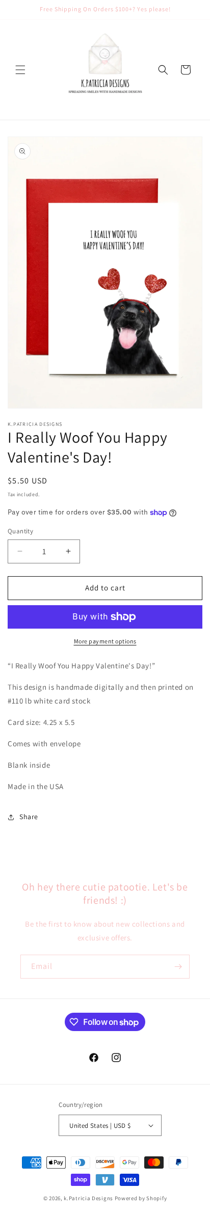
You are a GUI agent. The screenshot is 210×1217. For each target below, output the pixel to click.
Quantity (20, 531)
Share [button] (28, 816)
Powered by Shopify (141, 1198)
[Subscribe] (178, 967)
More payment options (105, 641)
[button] (20, 70)
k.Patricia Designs (88, 1198)
